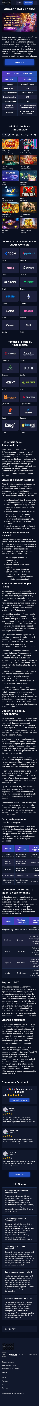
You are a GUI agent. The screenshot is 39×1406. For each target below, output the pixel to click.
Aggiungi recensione (19, 1100)
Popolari (4, 135)
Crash (23, 135)
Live (13, 135)
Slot (31, 135)
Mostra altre (19, 1174)
